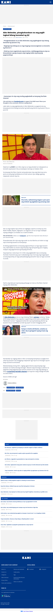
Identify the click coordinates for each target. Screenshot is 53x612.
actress (36, 317)
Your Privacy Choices (28, 611)
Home (4, 26)
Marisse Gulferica (19, 37)
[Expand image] (49, 135)
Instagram (23, 235)
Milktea (18, 390)
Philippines (3, 526)
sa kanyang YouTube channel (17, 371)
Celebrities (7, 466)
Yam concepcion (11, 390)
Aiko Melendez (10, 317)
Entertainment (11, 26)
